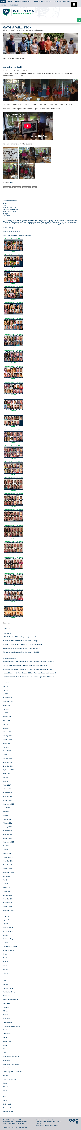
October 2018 (7, 739)
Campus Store (51, 1122)
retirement (16, 187)
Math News (6, 996)
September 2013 (8, 910)
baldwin (7, 187)
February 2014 (8, 891)
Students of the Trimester (11, 1064)
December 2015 (8, 830)
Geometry (6, 969)
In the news (6, 973)
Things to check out (9, 1079)
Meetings (6, 1007)
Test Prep (6, 1075)
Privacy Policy (49, 1125)
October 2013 (7, 906)
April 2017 (6, 781)
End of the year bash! (12, 67)
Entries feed (7, 1104)
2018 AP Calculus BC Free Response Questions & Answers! (34, 669)
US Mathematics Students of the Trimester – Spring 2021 (22, 641)
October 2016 (7, 800)
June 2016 (6, 808)
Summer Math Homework (11, 231)
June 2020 (6, 705)
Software (6, 1049)
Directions (44, 1120)
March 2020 (7, 717)
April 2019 (6, 728)
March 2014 (7, 887)
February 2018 (8, 755)
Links (4, 980)
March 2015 (7, 853)
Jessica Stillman (8, 673)
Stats (4, 1053)
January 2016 (7, 827)
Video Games (7, 1087)
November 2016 (8, 796)
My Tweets (6, 628)
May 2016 (6, 811)
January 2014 (7, 895)
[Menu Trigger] (74, 4)
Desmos (5, 961)
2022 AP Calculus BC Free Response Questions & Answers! (23, 637)
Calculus (5, 942)
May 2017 (6, 777)
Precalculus (6, 1018)
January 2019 (7, 736)
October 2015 (7, 838)
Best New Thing (8, 939)
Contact (4, 5)
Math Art (5, 984)
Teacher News (7, 1068)
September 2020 (8, 701)
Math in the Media (9, 992)
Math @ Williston (17, 27)
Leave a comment (22, 70)
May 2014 (6, 880)
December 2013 (8, 899)
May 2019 (6, 724)
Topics (5, 1083)
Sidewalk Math (7, 1041)
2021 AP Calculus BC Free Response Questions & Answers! (23, 644)
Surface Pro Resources (62, 1)
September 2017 (8, 770)
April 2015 (6, 849)
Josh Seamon (7, 661)
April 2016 (6, 815)
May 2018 (6, 747)
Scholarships (7, 1034)
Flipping (5, 965)
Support (50, 1120)
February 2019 (8, 732)
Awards (5, 935)
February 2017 (8, 789)
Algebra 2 (6, 923)
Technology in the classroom (12, 1072)
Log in (5, 1100)
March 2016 (7, 819)
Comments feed (8, 1108)
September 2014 (8, 872)
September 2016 (8, 804)
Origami (5, 1011)
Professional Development (11, 1026)
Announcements (8, 927)
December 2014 (8, 861)
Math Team (14, 5)
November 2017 (8, 766)
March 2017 (7, 785)
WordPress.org (8, 1111)
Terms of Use (40, 1125)
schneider (26, 187)
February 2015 (8, 857)
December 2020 (8, 698)
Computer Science (9, 950)
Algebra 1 (6, 920)
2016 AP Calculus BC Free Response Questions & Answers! (34, 677)
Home (3, 1)
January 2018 (7, 758)
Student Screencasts (23, 1)
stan (34, 187)
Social (12, 182)
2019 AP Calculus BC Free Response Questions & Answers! (34, 661)
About (10, 1)
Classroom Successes (10, 946)
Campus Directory (41, 1122)
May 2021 (6, 690)
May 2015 (6, 846)
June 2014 (6, 876)
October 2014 (7, 868)
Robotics (5, 1030)
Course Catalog (8, 228)
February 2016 (8, 823)
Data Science (7, 958)
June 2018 (6, 743)
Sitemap (55, 1125)
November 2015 (8, 834)
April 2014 (6, 884)
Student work (7, 1060)
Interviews (6, 977)
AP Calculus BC (8, 931)
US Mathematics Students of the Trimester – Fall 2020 (21, 652)
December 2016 (8, 792)
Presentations (7, 1022)
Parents (5, 1015)
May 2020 (6, 709)
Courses (5, 954)
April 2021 (6, 694)
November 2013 (8, 903)
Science (5, 1037)
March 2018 (7, 751)
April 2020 (6, 713)
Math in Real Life (8, 988)
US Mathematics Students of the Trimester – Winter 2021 (22, 648)
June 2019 (6, 720)
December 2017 (8, 762)
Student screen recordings (11, 1056)
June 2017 (6, 773)
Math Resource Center (42, 1)
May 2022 (6, 686)
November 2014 (8, 865)
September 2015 (8, 842)
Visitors (5, 1091)
